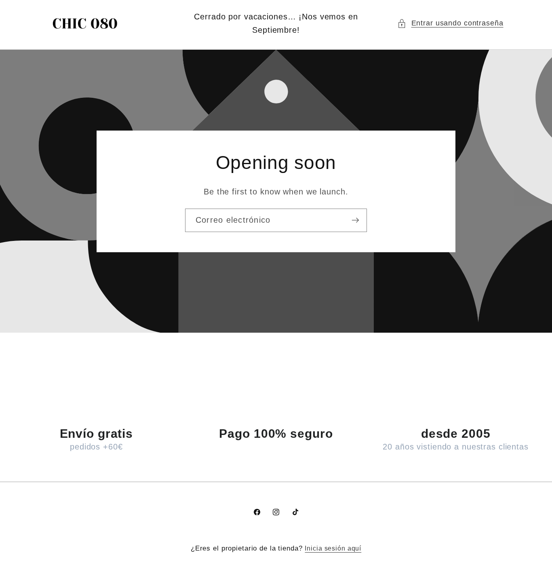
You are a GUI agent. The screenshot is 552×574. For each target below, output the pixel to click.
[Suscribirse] (355, 220)
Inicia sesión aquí (333, 548)
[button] (450, 23)
